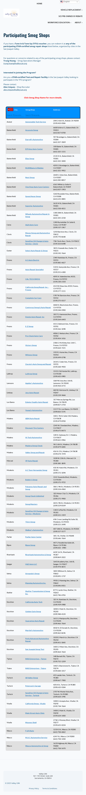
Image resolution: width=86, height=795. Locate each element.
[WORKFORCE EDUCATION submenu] (70, 22)
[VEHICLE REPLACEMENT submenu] (82, 10)
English (66, 2)
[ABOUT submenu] (82, 22)
